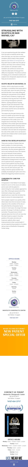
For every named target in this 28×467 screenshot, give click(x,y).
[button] (14, 345)
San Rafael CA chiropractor (15, 60)
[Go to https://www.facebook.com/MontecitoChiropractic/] (13, 14)
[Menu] (14, 464)
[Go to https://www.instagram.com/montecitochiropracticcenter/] (16, 14)
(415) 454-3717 (14, 20)
